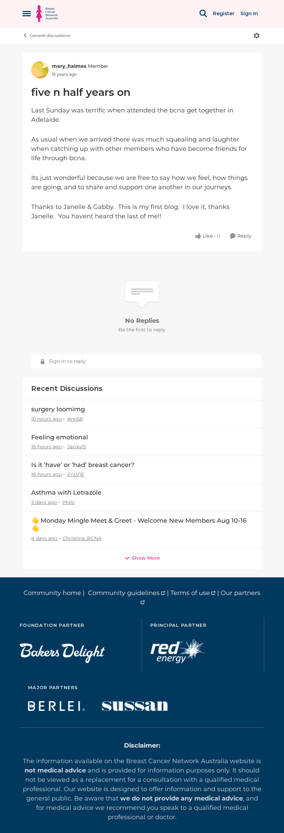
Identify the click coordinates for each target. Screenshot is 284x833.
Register (223, 13)
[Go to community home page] (47, 13)
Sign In (249, 13)
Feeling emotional (59, 437)
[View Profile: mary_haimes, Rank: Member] (39, 70)
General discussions (50, 35)
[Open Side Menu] (26, 13)
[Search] (203, 13)
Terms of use (190, 593)
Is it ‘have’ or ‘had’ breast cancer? (82, 465)
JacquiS (76, 446)
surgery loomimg (58, 409)
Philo (68, 502)
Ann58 (75, 419)
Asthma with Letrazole (66, 492)
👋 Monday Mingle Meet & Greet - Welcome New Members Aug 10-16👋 (139, 524)
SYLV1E (75, 474)
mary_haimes (69, 66)
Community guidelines (124, 593)
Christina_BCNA (82, 538)
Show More (146, 558)
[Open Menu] (256, 35)
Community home (52, 593)
